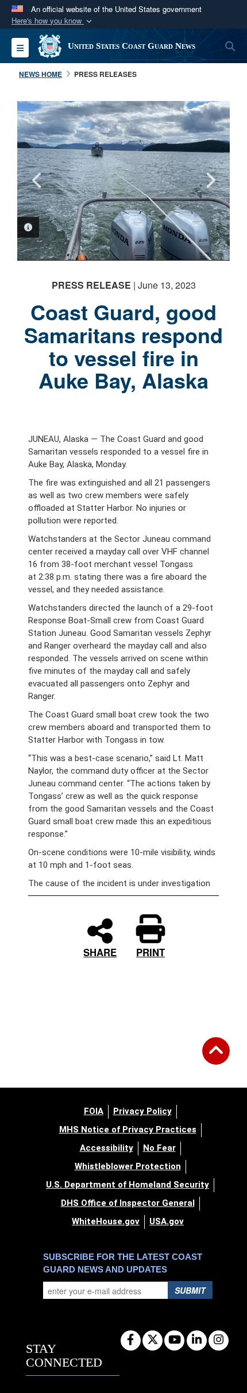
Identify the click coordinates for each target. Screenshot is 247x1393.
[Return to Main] (216, 1058)
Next (209, 180)
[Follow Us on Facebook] (131, 1340)
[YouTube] (174, 1340)
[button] (52, 21)
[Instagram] (219, 1340)
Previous (37, 180)
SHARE (100, 951)
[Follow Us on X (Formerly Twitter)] (152, 1340)
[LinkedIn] (197, 1340)
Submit (190, 1290)
